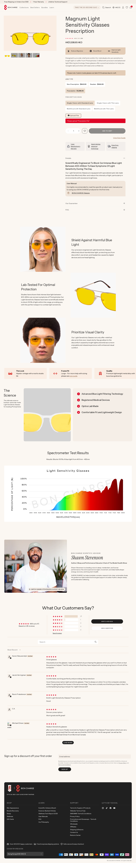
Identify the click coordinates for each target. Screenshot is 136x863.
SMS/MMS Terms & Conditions (80, 814)
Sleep (9, 814)
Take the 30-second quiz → (87, 7)
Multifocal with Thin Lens (104, 109)
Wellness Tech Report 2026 (48, 814)
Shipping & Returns (76, 830)
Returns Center (75, 835)
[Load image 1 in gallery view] (7, 55)
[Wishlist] (127, 7)
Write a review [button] (107, 621)
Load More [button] (68, 743)
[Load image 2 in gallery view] (14, 55)
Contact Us (74, 832)
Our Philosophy (43, 822)
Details (68, 158)
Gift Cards (10, 819)
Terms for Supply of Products (80, 808)
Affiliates (73, 827)
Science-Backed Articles (47, 811)
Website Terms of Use (77, 811)
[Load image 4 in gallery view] (29, 55)
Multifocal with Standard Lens (78, 109)
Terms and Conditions (64, 765)
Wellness (10, 816)
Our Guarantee (71, 203)
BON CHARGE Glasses (81, 193)
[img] (87, 657)
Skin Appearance (13, 808)
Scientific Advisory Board (47, 808)
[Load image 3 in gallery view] (21, 55)
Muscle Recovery (13, 811)
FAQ (39, 819)
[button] (24, 7)
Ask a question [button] (107, 628)
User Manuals (43, 816)
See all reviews (57, 633)
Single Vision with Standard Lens (80, 103)
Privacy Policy (122, 763)
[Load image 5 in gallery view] (36, 55)
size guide (73, 376)
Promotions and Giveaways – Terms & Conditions (83, 820)
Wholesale (74, 824)
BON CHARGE (116, 860)
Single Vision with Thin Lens (108, 103)
